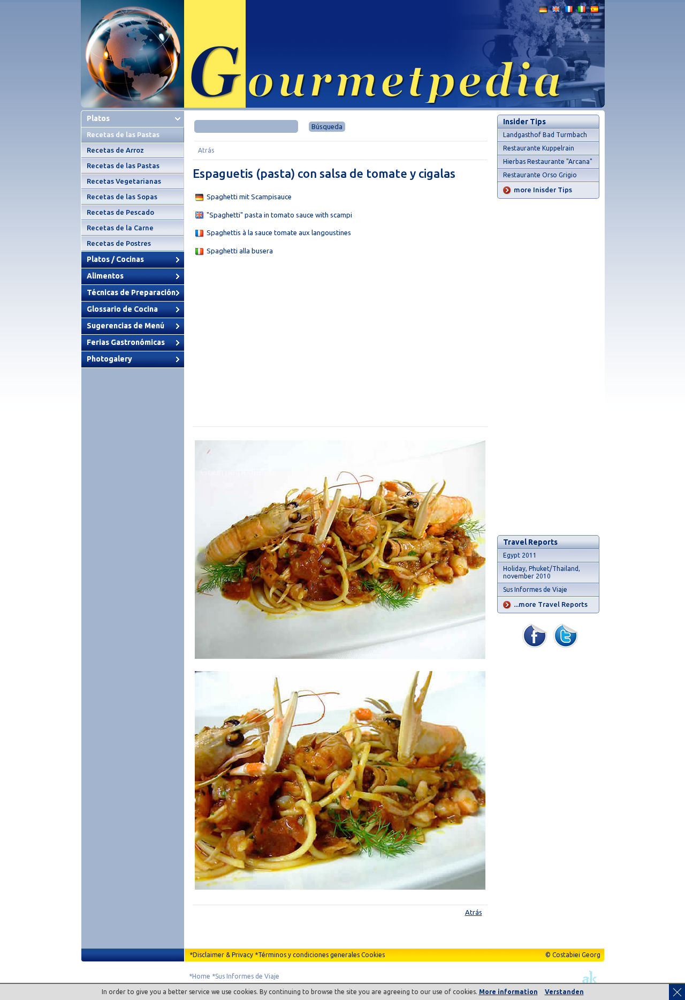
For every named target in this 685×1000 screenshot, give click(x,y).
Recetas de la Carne (120, 227)
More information (508, 991)
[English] (556, 11)
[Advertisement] (340, 343)
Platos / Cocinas (115, 259)
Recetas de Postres (119, 243)
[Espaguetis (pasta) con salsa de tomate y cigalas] (340, 656)
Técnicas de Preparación (131, 292)
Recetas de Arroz (115, 150)
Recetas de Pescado (120, 212)
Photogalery (109, 359)
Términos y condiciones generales (309, 954)
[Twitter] (566, 645)
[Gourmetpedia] (343, 105)
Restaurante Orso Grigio (540, 174)
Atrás (206, 150)
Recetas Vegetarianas (124, 181)
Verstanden (564, 991)
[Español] (595, 11)
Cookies (373, 954)
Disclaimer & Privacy (223, 954)
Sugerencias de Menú (125, 325)
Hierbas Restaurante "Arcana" (547, 161)
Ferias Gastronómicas (126, 342)
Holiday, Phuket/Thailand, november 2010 (541, 572)
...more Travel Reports (551, 604)
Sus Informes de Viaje (535, 589)
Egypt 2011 (520, 555)
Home (201, 976)
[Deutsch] (543, 11)
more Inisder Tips (543, 189)
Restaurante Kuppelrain (538, 148)
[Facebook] (534, 645)
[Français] (569, 11)
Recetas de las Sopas (122, 196)
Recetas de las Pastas (123, 134)
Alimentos (105, 276)
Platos (98, 118)
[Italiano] (582, 11)
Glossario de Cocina (122, 309)
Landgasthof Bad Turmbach (545, 134)
